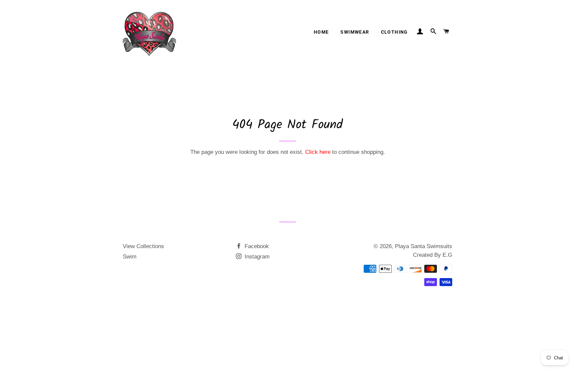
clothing (394, 32)
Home (321, 32)
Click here (317, 152)
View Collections (143, 246)
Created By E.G (432, 255)
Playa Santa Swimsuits (423, 246)
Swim (129, 256)
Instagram (256, 256)
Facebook (256, 246)
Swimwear (354, 32)
